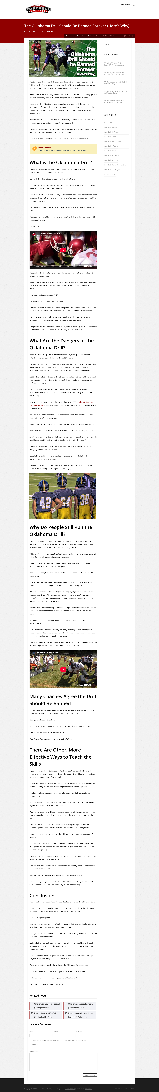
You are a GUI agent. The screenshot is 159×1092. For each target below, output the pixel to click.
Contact (127, 5)
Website (79, 1032)
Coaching (108, 123)
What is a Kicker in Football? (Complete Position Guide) (114, 101)
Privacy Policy (129, 1089)
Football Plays (110, 151)
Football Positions (111, 155)
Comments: (34, 1051)
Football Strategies (112, 169)
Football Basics (110, 127)
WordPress (88, 1089)
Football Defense (111, 132)
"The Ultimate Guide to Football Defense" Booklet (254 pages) (62, 150)
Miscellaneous (110, 174)
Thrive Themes (70, 1089)
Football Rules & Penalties (115, 165)
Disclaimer (118, 1089)
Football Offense (111, 146)
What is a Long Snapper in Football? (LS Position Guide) (116, 92)
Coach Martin (32, 31)
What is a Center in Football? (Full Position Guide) (115, 83)
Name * (32, 1032)
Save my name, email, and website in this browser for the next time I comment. (59, 1042)
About (122, 5)
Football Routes (111, 160)
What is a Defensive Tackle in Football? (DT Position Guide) (114, 73)
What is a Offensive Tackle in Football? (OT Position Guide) (114, 64)
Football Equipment (112, 141)
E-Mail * (56, 1032)
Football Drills (47, 31)
